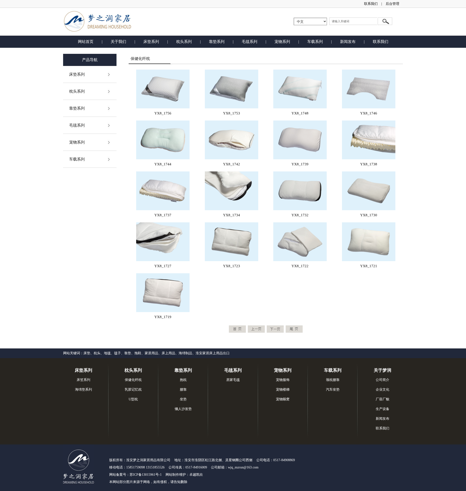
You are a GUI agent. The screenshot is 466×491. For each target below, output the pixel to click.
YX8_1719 (162, 317)
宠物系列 (282, 42)
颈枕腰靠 (333, 380)
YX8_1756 (162, 113)
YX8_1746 (368, 113)
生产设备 (382, 409)
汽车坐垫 (333, 389)
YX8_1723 (231, 266)
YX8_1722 (299, 266)
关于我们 (118, 42)
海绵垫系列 (83, 389)
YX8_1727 (162, 266)
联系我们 (371, 4)
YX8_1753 (231, 113)
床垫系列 (151, 42)
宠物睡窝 (283, 399)
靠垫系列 (217, 42)
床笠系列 (83, 380)
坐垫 (183, 399)
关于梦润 (382, 370)
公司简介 (382, 380)
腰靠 (183, 389)
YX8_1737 (162, 215)
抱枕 (183, 380)
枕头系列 (184, 42)
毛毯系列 (249, 42)
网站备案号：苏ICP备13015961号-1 (135, 474)
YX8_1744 (162, 164)
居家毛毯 (233, 380)
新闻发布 (348, 42)
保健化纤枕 (133, 380)
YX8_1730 (368, 215)
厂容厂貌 (382, 399)
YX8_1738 (368, 164)
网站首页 (85, 42)
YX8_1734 (231, 215)
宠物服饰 (283, 380)
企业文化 (382, 389)
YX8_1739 (299, 164)
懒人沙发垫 (183, 409)
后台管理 (392, 4)
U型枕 (133, 399)
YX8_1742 (231, 164)
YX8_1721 (368, 266)
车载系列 (315, 42)
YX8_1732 (299, 215)
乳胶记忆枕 (133, 389)
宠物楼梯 (283, 389)
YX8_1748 (299, 113)
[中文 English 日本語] (310, 21)
